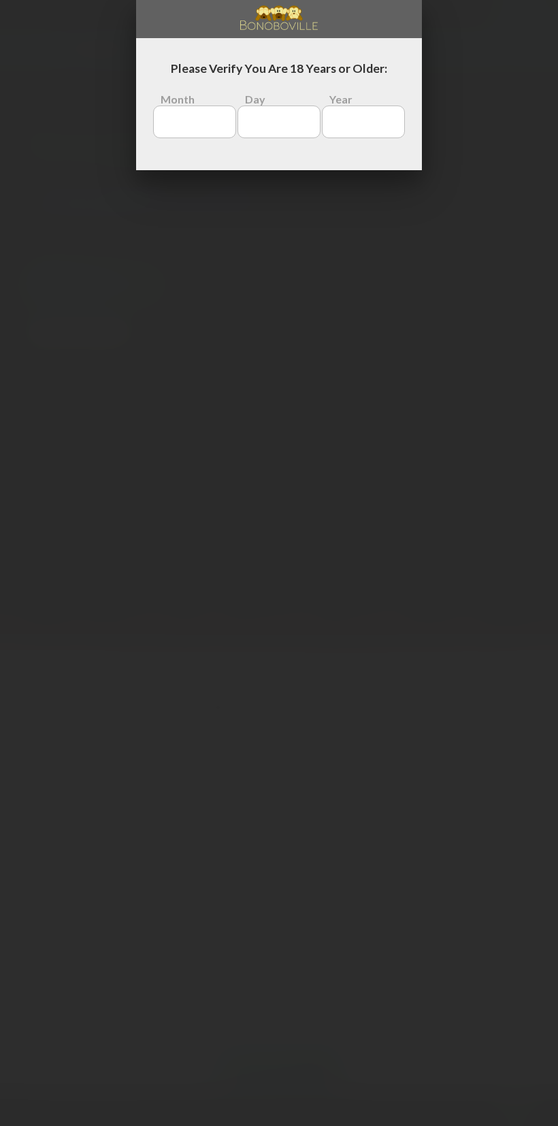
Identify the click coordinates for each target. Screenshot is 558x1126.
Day (255, 99)
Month (178, 99)
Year (340, 99)
